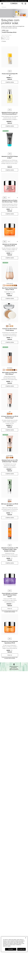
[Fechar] (25, 937)
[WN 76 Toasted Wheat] (11, 370)
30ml (5, 197)
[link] (9, 56)
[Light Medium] (9, 414)
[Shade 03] (9, 501)
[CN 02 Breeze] (3, 370)
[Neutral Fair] (9, 326)
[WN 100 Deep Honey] (12, 370)
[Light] (12, 326)
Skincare (4, 7)
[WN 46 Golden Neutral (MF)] (7, 285)
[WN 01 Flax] (5, 370)
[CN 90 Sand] (9, 370)
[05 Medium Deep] (12, 457)
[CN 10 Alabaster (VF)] (5, 285)
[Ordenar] (7, 38)
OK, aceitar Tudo (21, 949)
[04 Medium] (10, 457)
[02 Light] (9, 457)
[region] (14, 944)
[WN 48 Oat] (7, 370)
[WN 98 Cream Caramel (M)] (14, 285)
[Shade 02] (10, 501)
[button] (26, 4)
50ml (9, 197)
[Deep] (7, 326)
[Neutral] (10, 326)
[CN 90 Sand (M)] (12, 285)
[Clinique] (14, 4)
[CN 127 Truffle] (14, 370)
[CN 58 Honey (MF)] (11, 285)
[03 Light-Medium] (7, 457)
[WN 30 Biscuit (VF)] (9, 285)
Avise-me (9, 608)
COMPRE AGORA (10, 82)
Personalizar (10, 949)
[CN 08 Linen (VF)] (3, 285)
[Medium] (11, 414)
